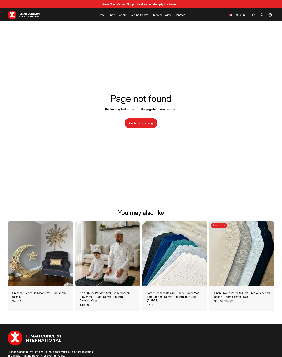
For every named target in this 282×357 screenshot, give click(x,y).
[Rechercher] (253, 15)
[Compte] (261, 15)
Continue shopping (141, 123)
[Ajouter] (66, 280)
